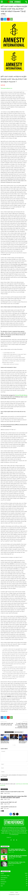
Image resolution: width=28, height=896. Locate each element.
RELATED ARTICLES (9, 732)
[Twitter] (5, 19)
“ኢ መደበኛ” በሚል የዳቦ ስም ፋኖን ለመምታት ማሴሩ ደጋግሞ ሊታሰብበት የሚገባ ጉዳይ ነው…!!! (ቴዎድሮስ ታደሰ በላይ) (21, 725)
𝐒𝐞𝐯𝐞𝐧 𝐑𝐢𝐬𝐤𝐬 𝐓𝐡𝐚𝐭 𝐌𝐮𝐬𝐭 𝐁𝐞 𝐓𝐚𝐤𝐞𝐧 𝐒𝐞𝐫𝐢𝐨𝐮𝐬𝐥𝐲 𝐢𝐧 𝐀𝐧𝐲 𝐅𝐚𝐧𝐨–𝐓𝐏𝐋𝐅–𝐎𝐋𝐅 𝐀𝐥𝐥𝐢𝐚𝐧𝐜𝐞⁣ (17, 856)
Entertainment (3, 881)
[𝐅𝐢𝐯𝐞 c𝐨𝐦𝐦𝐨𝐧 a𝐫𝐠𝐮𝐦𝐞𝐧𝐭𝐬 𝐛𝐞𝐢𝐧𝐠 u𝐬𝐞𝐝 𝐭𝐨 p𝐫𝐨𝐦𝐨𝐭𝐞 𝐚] (4, 850)
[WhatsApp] (11, 19)
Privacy (16, 892)
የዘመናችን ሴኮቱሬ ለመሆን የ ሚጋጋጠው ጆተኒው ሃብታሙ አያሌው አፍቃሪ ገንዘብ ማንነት (5, 742)
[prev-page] (13, 745)
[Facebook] (2, 19)
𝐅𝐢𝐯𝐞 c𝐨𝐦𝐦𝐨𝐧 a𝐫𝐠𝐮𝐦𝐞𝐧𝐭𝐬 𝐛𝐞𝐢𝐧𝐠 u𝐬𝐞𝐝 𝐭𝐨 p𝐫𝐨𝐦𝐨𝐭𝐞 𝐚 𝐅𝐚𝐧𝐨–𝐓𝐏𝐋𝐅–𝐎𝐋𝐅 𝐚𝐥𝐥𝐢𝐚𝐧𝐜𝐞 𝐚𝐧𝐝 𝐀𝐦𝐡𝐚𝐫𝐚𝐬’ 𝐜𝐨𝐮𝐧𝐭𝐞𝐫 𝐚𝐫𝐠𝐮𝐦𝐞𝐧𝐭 (14, 797)
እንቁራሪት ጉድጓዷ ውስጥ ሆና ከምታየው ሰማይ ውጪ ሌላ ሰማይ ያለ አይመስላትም (23, 742)
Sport (2, 885)
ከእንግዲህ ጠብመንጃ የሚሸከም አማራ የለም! (9, 802)
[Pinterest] (8, 19)
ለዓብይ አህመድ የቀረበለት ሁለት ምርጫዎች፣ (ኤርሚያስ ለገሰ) (7, 724)
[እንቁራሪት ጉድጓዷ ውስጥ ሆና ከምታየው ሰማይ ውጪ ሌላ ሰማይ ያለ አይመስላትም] (23, 737)
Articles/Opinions (4, 877)
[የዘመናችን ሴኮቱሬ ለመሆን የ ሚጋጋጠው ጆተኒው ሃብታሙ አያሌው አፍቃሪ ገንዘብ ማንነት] (5, 737)
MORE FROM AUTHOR (18, 732)
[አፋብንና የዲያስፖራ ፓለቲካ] (14, 736)
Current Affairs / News (5, 875)
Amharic (2, 739)
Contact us (12, 892)
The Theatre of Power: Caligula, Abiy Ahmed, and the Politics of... (16, 862)
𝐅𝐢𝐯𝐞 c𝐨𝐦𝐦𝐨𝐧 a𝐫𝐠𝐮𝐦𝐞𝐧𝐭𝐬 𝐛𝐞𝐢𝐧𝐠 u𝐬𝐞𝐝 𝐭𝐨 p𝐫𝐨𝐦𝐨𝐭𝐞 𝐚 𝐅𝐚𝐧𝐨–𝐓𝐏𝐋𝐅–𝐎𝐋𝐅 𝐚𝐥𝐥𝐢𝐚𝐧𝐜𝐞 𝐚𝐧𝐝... (17, 849)
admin (2, 793)
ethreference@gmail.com (16, 837)
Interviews (3, 883)
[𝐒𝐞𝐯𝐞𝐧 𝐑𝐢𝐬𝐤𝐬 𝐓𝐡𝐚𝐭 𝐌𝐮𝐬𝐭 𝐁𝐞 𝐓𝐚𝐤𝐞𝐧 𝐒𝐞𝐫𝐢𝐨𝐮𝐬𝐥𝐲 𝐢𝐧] (4, 857)
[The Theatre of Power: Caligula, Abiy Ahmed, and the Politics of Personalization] (4, 864)
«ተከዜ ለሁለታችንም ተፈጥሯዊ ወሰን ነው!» (9, 806)
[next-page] (14, 745)
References (3, 879)
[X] (17, 840)
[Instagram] (14, 840)
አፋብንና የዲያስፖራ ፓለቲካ (14, 739)
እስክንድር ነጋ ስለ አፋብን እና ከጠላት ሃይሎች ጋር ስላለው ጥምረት (12, 791)
